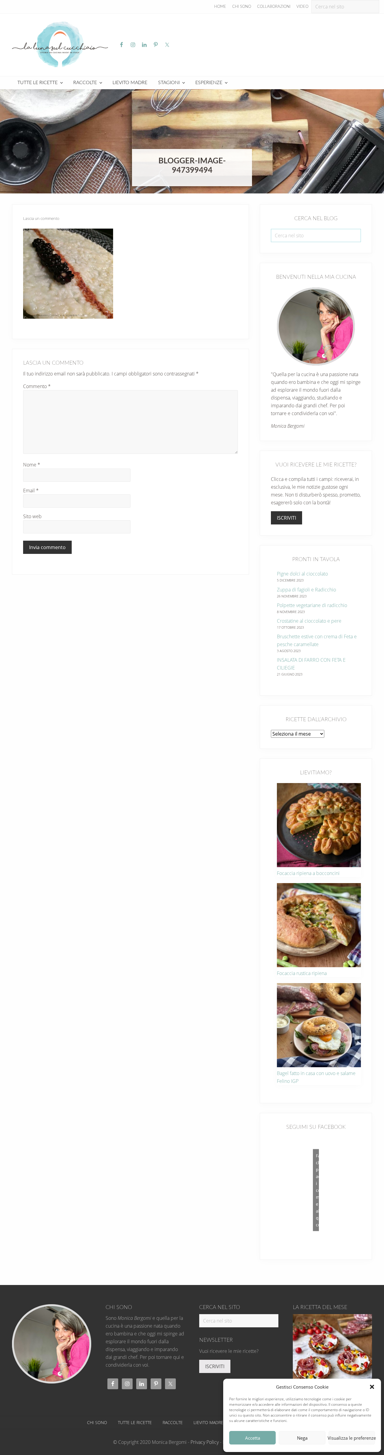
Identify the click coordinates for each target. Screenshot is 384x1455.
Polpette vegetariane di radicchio (312, 605)
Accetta (252, 1438)
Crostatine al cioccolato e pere (309, 621)
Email (31, 490)
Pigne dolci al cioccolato (302, 573)
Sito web (32, 516)
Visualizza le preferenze (351, 1438)
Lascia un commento (41, 218)
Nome (31, 464)
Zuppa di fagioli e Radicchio (306, 589)
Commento (37, 386)
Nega (302, 1438)
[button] (372, 1387)
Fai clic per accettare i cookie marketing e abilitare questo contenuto (317, 1190)
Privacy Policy (204, 1442)
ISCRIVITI (286, 518)
